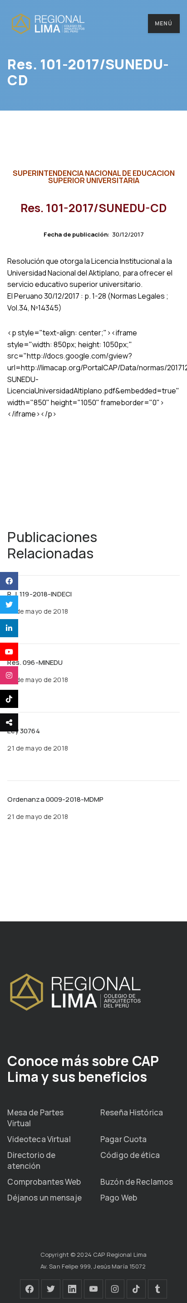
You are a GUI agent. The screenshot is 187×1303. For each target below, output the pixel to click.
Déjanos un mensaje (44, 1197)
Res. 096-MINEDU (35, 662)
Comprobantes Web (44, 1182)
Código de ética (130, 1155)
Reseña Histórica (131, 1112)
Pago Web (118, 1197)
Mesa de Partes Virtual (35, 1118)
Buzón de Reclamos (136, 1182)
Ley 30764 (23, 731)
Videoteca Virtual (38, 1139)
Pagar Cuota (123, 1139)
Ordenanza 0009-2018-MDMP (55, 799)
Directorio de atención (31, 1160)
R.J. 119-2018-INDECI (39, 594)
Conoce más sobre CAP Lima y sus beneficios (83, 1068)
